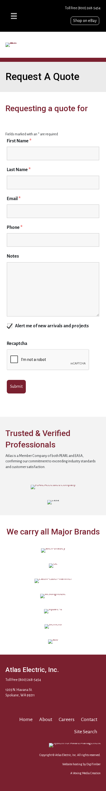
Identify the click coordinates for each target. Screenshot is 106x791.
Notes (13, 256)
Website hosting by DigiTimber (81, 764)
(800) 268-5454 (89, 8)
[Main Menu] (13, 16)
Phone (15, 227)
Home (26, 719)
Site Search (85, 731)
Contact (89, 719)
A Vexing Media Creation (85, 773)
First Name (19, 141)
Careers (66, 719)
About (45, 719)
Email (14, 198)
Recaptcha (17, 343)
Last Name (19, 169)
